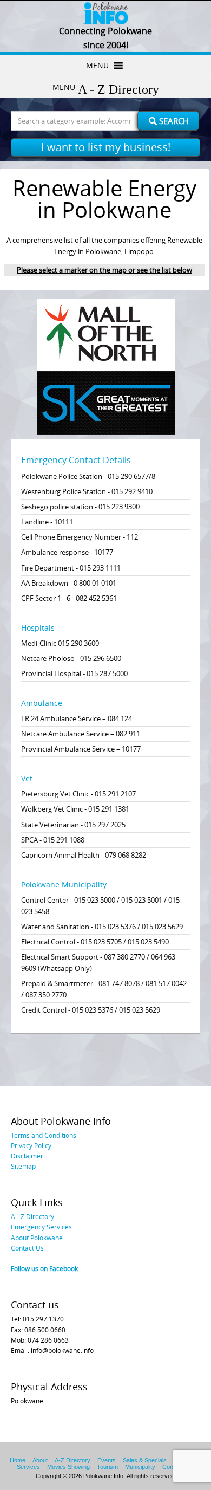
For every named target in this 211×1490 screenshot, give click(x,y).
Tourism (107, 1466)
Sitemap (23, 1166)
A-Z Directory (72, 1460)
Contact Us (27, 1247)
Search (173, 120)
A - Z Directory (32, 1216)
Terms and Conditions (43, 1135)
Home (17, 1460)
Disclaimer (27, 1155)
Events (106, 1460)
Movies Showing (68, 1466)
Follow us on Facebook (44, 1268)
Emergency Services (41, 1226)
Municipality (140, 1466)
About (40, 1460)
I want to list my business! (105, 147)
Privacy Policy (31, 1145)
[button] (97, 65)
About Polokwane (37, 1237)
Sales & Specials (145, 1460)
